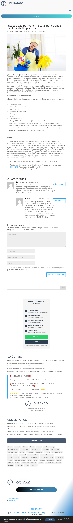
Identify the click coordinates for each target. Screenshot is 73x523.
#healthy (58, 393)
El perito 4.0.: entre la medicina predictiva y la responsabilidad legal (26, 368)
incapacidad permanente (46, 455)
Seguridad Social (49, 462)
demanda (22, 452)
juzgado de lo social (20, 460)
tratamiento (34, 465)
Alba (8, 423)
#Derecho (37, 393)
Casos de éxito (32, 31)
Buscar (63, 288)
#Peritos (20, 393)
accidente (39, 447)
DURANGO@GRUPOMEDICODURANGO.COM (26, 513)
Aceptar (50, 519)
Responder (59, 184)
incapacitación (25, 457)
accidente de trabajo (49, 447)
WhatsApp (36, 337)
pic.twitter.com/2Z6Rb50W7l (20, 395)
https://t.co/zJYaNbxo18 (36, 380)
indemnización (35, 457)
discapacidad (39, 452)
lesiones (35, 460)
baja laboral (46, 449)
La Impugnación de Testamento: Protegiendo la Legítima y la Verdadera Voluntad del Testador (34, 371)
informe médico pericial (47, 457)
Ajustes (60, 519)
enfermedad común (57, 452)
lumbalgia (42, 460)
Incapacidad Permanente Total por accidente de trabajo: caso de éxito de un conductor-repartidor (35, 360)
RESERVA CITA (36, 16)
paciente (59, 460)
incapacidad (22, 455)
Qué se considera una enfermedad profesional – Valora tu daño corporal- (33, 432)
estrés (15, 455)
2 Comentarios (42, 31)
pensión (17, 462)
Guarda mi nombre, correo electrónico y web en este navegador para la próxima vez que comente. (35, 269)
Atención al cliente (36, 489)
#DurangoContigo (48, 393)
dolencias (47, 452)
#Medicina (28, 393)
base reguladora (55, 449)
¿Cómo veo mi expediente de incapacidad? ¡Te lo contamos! (29, 429)
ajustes (5, 521)
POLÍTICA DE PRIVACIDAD (15, 496)
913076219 (14, 167)
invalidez (10, 460)
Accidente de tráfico (13, 449)
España (10, 455)
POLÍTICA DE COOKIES (14, 498)
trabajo (27, 465)
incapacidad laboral (33, 455)
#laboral (10, 447)
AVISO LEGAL (12, 500)
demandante (30, 452)
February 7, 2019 (43, 397)
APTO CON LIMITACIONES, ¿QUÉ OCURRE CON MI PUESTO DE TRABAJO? (33, 423)
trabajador (11, 465)
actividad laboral (36, 449)
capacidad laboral (12, 452)
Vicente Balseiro (14, 31)
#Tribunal (25, 447)
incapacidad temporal (13, 457)
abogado (32, 447)
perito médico (25, 462)
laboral (29, 460)
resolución (33, 462)
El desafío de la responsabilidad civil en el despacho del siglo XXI (25, 363)
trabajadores (19, 465)
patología (10, 462)
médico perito (50, 460)
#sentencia (17, 447)
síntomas (58, 462)
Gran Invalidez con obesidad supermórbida (19, 366)
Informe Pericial (59, 457)
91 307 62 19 (36, 341)
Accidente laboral (24, 449)
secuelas (41, 462)
